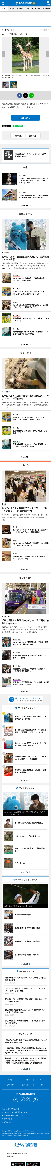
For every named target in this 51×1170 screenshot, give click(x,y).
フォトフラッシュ (8, 30)
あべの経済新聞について (11, 1109)
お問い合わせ (7, 1119)
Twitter (22, 1099)
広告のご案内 (7, 1122)
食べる (12, 8)
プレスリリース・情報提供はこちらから (16, 1112)
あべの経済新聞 (24, 3)
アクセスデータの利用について (13, 1115)
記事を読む (25, 117)
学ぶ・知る (46, 8)
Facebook (15, 1099)
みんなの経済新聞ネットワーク (25, 1145)
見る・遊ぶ (20, 8)
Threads (35, 1099)
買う (28, 8)
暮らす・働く (36, 8)
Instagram (28, 1099)
